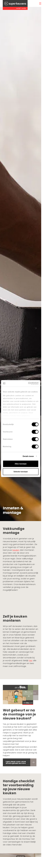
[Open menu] (40, 3)
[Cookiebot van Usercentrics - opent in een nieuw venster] (28, 383)
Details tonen (28, 456)
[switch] (35, 432)
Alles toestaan (21, 464)
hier (30, 660)
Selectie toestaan (20, 472)
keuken (16, 550)
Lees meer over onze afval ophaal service (16, 762)
